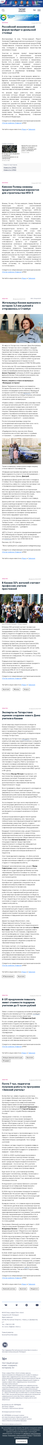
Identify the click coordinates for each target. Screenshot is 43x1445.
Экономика (5, 22)
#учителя (6, 689)
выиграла (26, 393)
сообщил (36, 1014)
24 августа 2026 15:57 (35, 708)
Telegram (31, 129)
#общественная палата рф (12, 1057)
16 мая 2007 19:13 (36, 183)
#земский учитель (9, 1289)
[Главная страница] (22, 10)
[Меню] (39, 10)
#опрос (26, 689)
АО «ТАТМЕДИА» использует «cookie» (13, 1415)
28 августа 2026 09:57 (35, 579)
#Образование (8, 976)
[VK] (6, 1305)
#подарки (6, 1061)
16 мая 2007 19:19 (36, 23)
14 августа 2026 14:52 (35, 1080)
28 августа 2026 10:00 (19, 299)
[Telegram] (16, 1305)
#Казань (16, 689)
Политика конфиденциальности (12, 1424)
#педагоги (34, 1289)
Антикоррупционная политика (11, 1412)
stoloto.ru (8, 539)
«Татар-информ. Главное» (12, 123)
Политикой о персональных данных (20, 1435)
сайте (26, 1267)
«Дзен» (23, 129)
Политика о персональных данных (13, 1408)
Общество (5, 298)
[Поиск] (3, 10)
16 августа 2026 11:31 (35, 995)
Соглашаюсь (21, 1441)
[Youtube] (37, 1305)
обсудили (25, 739)
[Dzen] (26, 1305)
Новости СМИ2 (10, 168)
